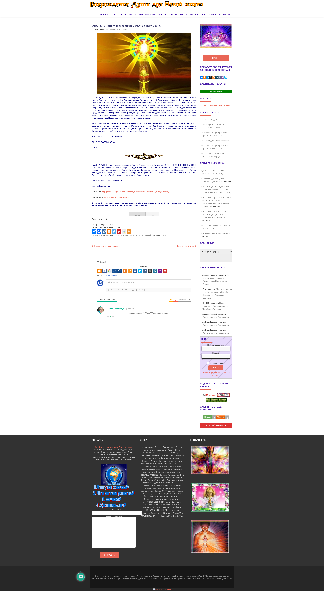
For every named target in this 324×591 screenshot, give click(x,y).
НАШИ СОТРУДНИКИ (185, 14)
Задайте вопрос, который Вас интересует (114, 447)
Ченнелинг (150, 515)
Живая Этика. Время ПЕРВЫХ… (217, 234)
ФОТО (231, 14)
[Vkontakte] (94, 231)
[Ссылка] (136, 290)
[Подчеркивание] (115, 290)
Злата (143, 480)
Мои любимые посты (216, 425)
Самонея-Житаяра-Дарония (161, 500)
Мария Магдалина (162, 485)
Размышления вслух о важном (162, 496)
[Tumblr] (219, 77)
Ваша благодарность (216, 91)
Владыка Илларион (175, 466)
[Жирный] (108, 290)
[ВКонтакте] (201, 77)
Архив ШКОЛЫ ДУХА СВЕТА (159, 14)
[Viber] (222, 77)
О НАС (113, 14)
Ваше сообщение (114, 516)
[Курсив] (112, 290)
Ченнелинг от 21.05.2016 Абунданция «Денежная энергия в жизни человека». (215, 215)
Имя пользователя (215, 345)
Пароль (215, 353)
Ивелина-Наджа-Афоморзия (156, 483)
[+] (143, 290)
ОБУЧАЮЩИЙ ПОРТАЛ (131, 14)
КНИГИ (222, 14)
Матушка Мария (175, 485)
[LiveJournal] (216, 77)
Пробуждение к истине (169, 494)
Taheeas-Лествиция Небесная (168, 447)
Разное (147, 499)
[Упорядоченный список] (122, 290)
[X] (210, 77)
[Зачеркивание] (119, 290)
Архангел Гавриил (160, 458)
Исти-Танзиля (176, 483)
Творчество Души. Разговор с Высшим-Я (163, 508)
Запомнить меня (217, 363)
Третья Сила (175, 510)
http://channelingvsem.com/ (116, 197)
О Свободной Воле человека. (215, 141)
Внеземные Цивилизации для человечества (163, 472)
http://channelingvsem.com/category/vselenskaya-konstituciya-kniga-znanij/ (135, 192)
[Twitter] (114, 231)
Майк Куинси (149, 485)
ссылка (164, 235)
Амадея (213, 395)
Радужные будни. (186, 246)
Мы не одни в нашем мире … (106, 246)
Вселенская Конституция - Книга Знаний (132, 235)
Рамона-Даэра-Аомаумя (159, 499)
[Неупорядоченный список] (126, 290)
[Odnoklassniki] (109, 231)
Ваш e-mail (117, 509)
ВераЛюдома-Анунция (159, 466)
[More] (129, 231)
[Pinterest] (119, 231)
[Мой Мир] (207, 77)
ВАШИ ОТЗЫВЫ (208, 14)
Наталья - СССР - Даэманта (165, 491)
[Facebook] (99, 231)
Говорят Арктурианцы (149, 475)
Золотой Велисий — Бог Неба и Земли (165, 480)
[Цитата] (129, 290)
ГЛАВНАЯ (103, 14)
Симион (156, 507)
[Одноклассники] (204, 77)
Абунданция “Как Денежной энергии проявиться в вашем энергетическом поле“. (215, 190)
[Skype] (225, 77)
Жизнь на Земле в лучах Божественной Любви (164, 478)
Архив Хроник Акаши (165, 464)
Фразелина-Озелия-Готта (151, 513)
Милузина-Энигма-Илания (152, 488)
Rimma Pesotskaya (115, 309)
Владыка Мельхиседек (150, 469)
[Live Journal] (124, 231)
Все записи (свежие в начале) (216, 106)
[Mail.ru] (104, 231)
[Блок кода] (133, 290)
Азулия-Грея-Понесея (161, 453)
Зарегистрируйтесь (212, 373)
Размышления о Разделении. (215, 317)
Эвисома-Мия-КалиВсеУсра (172, 516)
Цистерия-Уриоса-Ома (173, 513)
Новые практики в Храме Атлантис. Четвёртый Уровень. (215, 306)
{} (140, 290)
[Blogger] (213, 77)
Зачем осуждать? (210, 120)
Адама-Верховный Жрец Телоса (155, 450)
